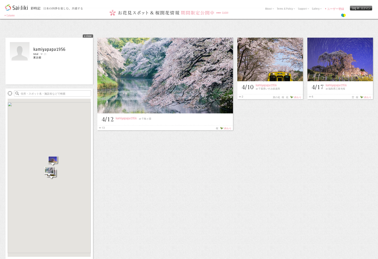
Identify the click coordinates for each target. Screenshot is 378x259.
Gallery (316, 8)
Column (11, 15)
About (269, 8)
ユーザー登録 (335, 9)
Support (303, 8)
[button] (49, 175)
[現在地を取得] (10, 93)
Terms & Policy (285, 8)
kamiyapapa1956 (126, 118)
